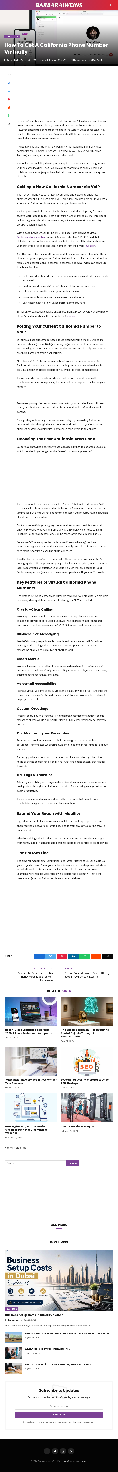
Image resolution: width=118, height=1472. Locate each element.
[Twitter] (8, 91)
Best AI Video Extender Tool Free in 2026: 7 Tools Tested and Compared (28, 1031)
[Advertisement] (66, 95)
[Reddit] (8, 107)
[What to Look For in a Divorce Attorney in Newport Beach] (13, 1368)
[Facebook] (8, 83)
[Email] (8, 123)
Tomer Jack (12, 60)
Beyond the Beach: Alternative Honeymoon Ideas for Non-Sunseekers (36, 977)
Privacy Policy (78, 1422)
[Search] (109, 5)
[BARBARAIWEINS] (59, 5)
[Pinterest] (8, 99)
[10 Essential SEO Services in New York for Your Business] (31, 1061)
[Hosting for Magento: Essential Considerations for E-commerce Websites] (31, 1107)
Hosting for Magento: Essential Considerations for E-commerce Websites (26, 1130)
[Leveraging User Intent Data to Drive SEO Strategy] (87, 1061)
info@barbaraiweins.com (75, 1461)
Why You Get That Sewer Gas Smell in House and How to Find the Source (67, 1333)
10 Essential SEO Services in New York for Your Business (31, 1081)
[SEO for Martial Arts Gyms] (87, 1107)
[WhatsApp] (8, 115)
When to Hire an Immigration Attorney (47, 1348)
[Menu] (9, 5)
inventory (90, 245)
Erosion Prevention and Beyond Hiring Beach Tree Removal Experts (87, 975)
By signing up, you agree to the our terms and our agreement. (60, 1422)
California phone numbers (31, 237)
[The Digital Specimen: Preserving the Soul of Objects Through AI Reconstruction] (87, 1011)
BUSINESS (11, 1309)
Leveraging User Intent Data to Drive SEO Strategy (85, 1081)
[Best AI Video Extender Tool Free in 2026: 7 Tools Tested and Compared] (31, 1011)
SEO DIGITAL (12, 36)
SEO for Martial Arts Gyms (77, 1126)
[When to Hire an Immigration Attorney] (13, 1353)
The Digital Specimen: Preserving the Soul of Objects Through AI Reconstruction (85, 1033)
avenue (71, 316)
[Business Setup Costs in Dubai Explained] (59, 1280)
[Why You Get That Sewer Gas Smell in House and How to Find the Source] (13, 1337)
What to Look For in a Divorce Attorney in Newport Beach (58, 1364)
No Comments (79, 60)
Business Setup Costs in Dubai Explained (34, 1315)
